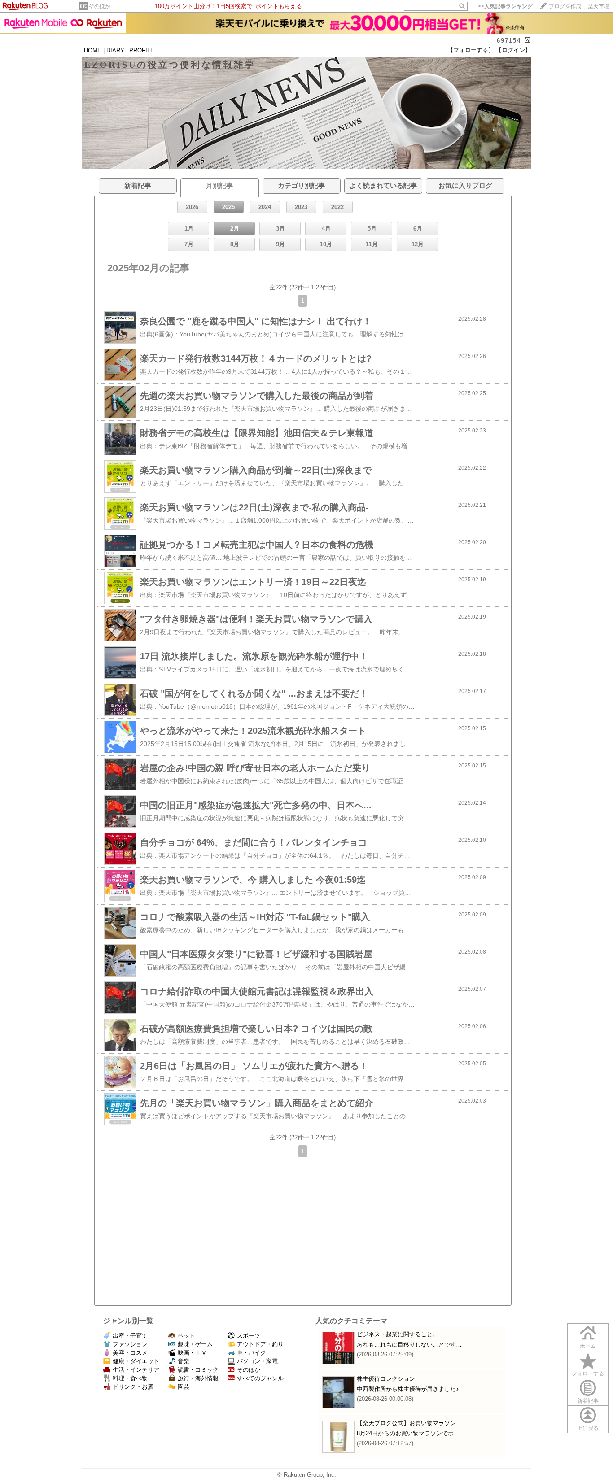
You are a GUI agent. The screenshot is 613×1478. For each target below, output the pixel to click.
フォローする (588, 1373)
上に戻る (588, 1428)
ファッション (130, 1344)
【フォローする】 (470, 50)
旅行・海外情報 (198, 1378)
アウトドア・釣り (260, 1344)
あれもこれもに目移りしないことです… (409, 1344)
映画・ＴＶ (192, 1352)
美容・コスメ (130, 1352)
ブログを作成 (565, 6)
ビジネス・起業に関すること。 (397, 1334)
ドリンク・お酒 (133, 1386)
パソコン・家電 (257, 1361)
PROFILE (141, 50)
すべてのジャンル (260, 1378)
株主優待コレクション (386, 1378)
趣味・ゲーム (195, 1344)
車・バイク (251, 1352)
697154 (509, 40)
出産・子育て (130, 1335)
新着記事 (588, 1401)
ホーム (588, 1346)
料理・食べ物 (130, 1378)
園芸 (183, 1386)
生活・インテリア (136, 1369)
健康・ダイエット (136, 1361)
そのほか (99, 6)
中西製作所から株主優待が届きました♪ (408, 1389)
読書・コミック (198, 1369)
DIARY (115, 50)
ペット (186, 1335)
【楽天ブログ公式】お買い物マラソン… (409, 1423)
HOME (92, 50)
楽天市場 (598, 6)
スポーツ (248, 1335)
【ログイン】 (513, 50)
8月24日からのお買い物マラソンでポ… (408, 1433)
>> (505, 6)
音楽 (183, 1361)
